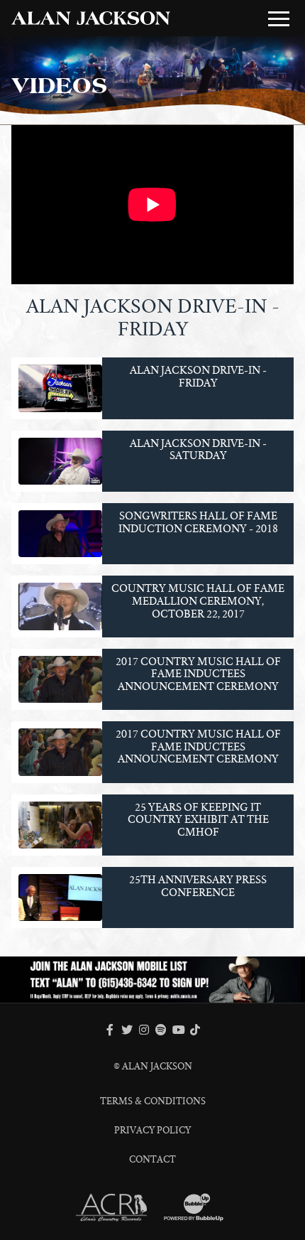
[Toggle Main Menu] (279, 18)
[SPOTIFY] (161, 1029)
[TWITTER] (127, 1029)
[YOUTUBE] (178, 1029)
